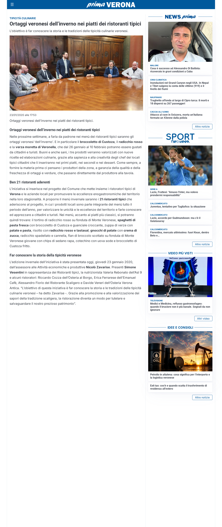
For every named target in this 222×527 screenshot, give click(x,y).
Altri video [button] (203, 318)
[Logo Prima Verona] (111, 4)
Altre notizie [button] (202, 126)
